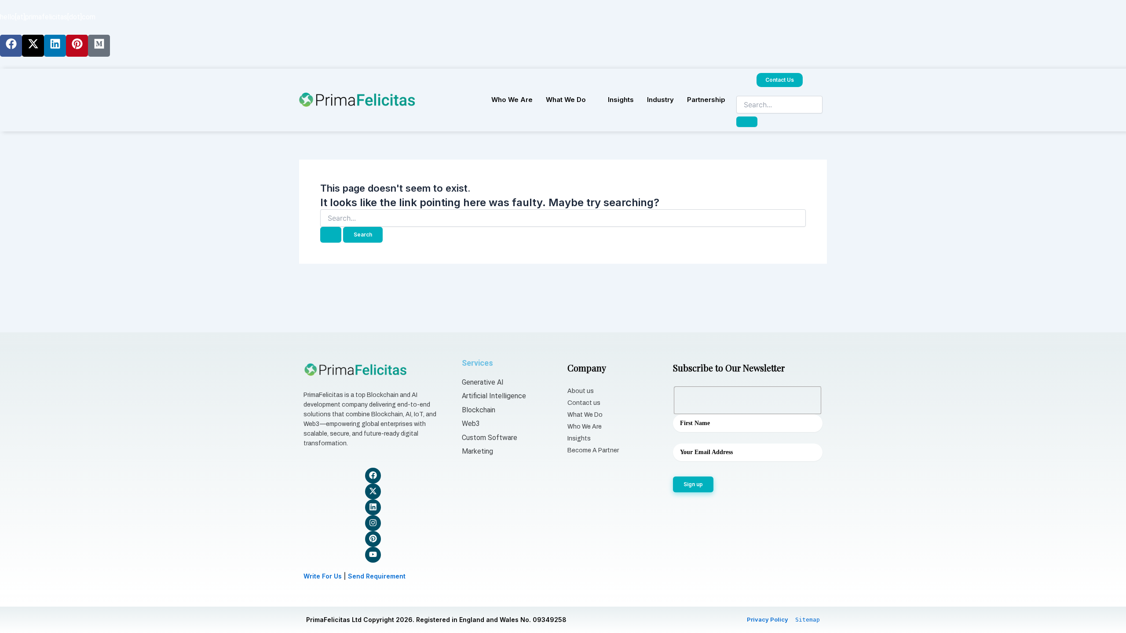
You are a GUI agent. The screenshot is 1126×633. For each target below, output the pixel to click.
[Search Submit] (330, 235)
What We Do (566, 99)
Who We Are (512, 99)
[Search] (746, 121)
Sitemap (807, 619)
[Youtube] (373, 555)
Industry (660, 99)
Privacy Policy (767, 619)
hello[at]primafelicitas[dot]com (47, 17)
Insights (621, 99)
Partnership (706, 99)
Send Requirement (377, 576)
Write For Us (322, 576)
